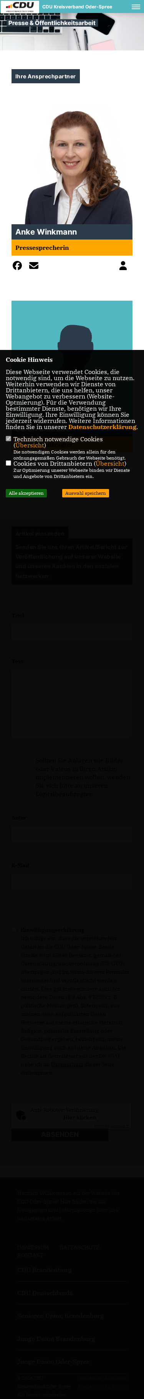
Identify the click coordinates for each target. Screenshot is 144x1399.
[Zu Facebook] (19, 267)
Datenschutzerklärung (102, 427)
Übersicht (29, 445)
